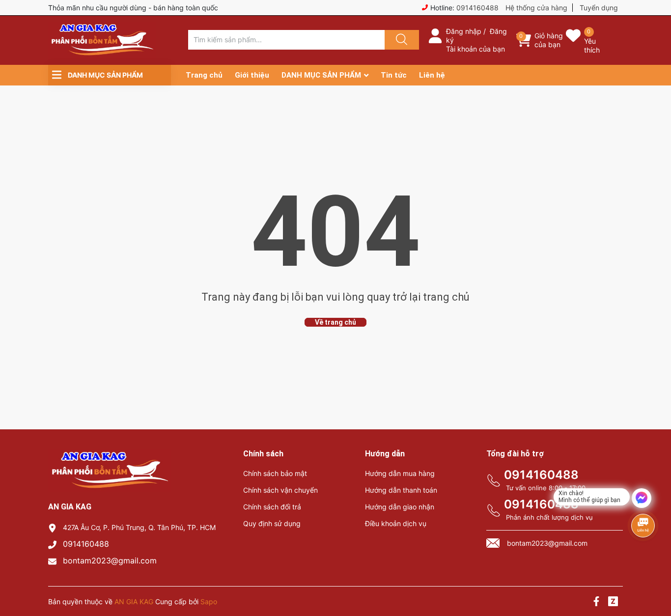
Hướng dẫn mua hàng (400, 473)
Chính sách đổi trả (272, 507)
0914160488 (477, 7)
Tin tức (394, 75)
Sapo (208, 601)
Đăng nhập (463, 31)
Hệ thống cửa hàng (536, 7)
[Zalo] (613, 602)
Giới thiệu (252, 75)
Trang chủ (204, 75)
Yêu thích (592, 45)
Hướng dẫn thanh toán (401, 490)
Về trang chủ (335, 322)
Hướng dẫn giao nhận (399, 507)
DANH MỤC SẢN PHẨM (321, 75)
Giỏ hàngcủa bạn (548, 40)
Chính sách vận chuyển (280, 490)
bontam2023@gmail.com (110, 560)
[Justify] (400, 40)
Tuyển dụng (599, 7)
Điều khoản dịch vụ (395, 523)
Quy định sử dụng (272, 523)
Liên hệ (432, 75)
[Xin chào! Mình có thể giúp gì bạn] (641, 498)
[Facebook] (596, 602)
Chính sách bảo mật (275, 473)
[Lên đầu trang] (655, 574)
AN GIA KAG (133, 601)
